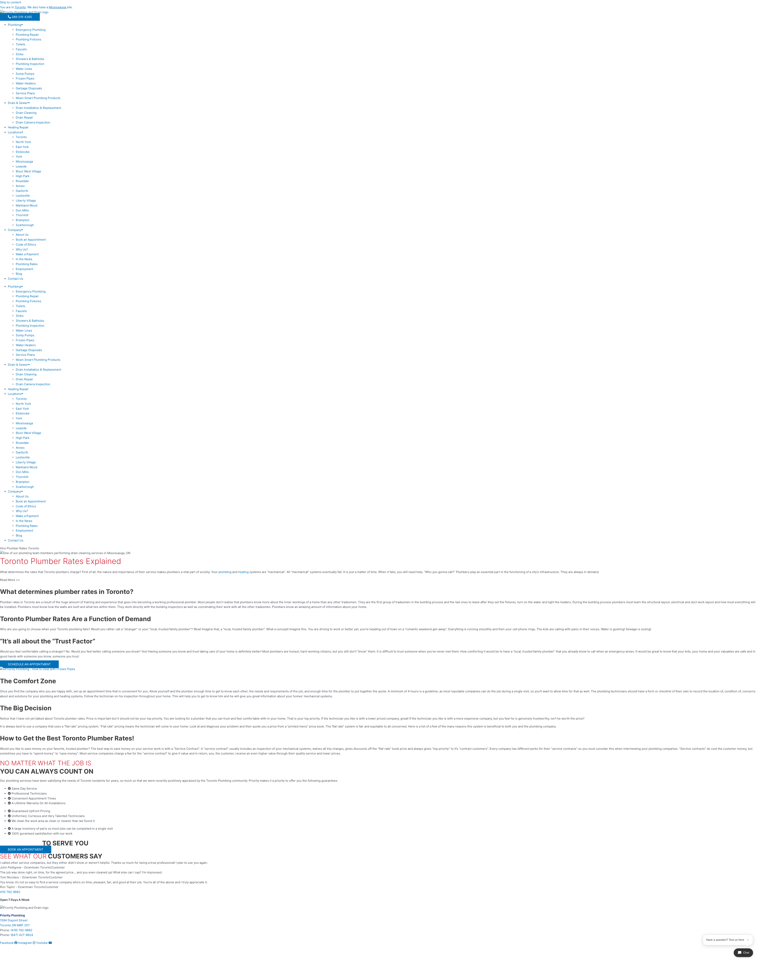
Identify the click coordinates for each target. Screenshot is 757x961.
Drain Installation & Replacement (38, 108)
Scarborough (25, 225)
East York (22, 147)
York (19, 156)
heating (243, 572)
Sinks (19, 54)
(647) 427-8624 (22, 935)
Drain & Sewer (18, 103)
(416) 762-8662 (21, 930)
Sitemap (5, 955)
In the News (24, 259)
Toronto (21, 137)
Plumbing (14, 25)
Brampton (22, 220)
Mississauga (24, 161)
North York (23, 142)
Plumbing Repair (27, 34)
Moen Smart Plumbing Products (38, 98)
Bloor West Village (28, 171)
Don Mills (22, 210)
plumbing (224, 572)
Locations (14, 132)
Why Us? (22, 249)
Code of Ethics (26, 244)
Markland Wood (26, 205)
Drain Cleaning (26, 113)
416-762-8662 (10, 892)
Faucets (21, 49)
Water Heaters (26, 83)
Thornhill (22, 215)
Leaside (21, 166)
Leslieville (23, 195)
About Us (22, 235)
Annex (20, 186)
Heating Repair (18, 127)
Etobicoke (23, 152)
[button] (378, 580)
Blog (19, 274)
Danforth (22, 191)
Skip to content (10, 2)
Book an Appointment (31, 239)
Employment (24, 269)
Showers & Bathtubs (30, 59)
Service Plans (25, 93)
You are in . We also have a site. (36, 7)
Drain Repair (24, 117)
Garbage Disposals (29, 88)
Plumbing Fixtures (28, 39)
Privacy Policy (24, 955)
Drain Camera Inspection (33, 122)
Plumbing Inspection (30, 64)
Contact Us (15, 278)
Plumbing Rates (27, 264)
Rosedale (22, 181)
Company (14, 230)
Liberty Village (26, 200)
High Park (22, 176)
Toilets (20, 44)
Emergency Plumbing (31, 30)
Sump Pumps (25, 74)
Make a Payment (27, 254)
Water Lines (24, 69)
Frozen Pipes (25, 78)
